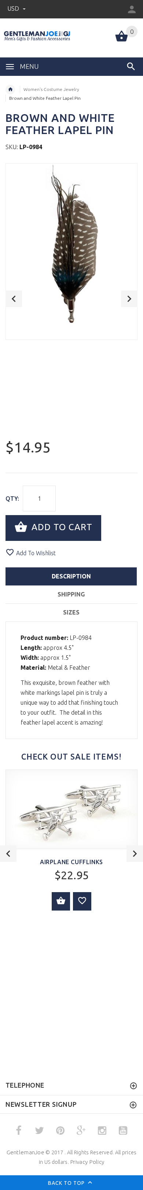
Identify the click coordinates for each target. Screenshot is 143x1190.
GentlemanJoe (25, 1152)
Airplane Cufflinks (71, 862)
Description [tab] (71, 576)
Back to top (67, 1183)
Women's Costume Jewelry (51, 89)
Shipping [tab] (71, 594)
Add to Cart (60, 527)
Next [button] (129, 299)
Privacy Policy (87, 1162)
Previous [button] (14, 299)
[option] (72, 251)
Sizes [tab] (71, 612)
